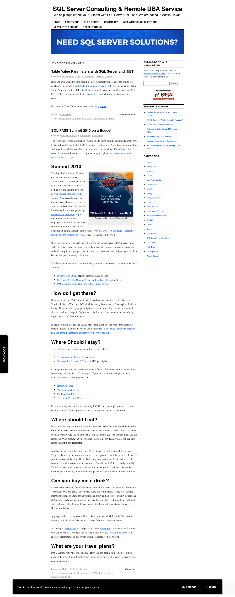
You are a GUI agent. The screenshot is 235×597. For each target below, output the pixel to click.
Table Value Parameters (104, 118)
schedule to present (94, 94)
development (65, 118)
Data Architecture (154, 179)
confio (73, 572)
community (64, 572)
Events (149, 188)
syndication (151, 242)
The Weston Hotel (66, 357)
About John (72, 22)
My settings (188, 586)
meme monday (152, 206)
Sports (149, 229)
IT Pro (149, 202)
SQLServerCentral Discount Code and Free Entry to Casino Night (89, 279)
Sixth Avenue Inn (65, 393)
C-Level (150, 170)
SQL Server (65, 114)
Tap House (105, 528)
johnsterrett (89, 76)
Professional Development (157, 215)
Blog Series (91, 22)
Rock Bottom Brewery (120, 532)
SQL (101, 572)
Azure (149, 161)
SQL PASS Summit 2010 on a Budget (81, 130)
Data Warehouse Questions (139, 22)
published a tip (81, 85)
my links (102, 106)
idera (79, 572)
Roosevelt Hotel (65, 385)
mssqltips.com (99, 85)
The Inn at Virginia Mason (70, 398)
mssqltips (76, 118)
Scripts (149, 224)
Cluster (149, 175)
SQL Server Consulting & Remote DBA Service (117, 8)
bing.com (112, 308)
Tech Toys (151, 246)
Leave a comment (104, 76)
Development (152, 184)
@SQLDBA (70, 528)
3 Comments (129, 569)
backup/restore (152, 166)
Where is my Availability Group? (160, 124)
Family (149, 193)
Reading (150, 220)
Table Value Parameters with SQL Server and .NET (92, 71)
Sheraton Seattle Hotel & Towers (73, 361)
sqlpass (54, 576)
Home (57, 22)
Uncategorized (152, 251)
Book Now (4, 354)
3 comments (97, 135)
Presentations (92, 27)
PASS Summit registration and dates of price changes (83, 283)
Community (111, 22)
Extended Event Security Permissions (162, 140)
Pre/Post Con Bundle (67, 275)
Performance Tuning (155, 211)
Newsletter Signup (66, 27)
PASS (95, 572)
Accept (211, 586)
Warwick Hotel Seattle (68, 389)
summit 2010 (65, 576)
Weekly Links (152, 255)
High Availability (154, 197)
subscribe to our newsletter (154, 73)
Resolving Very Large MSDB (159, 136)
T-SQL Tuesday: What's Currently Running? (165, 119)
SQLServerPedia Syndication (73, 569)
